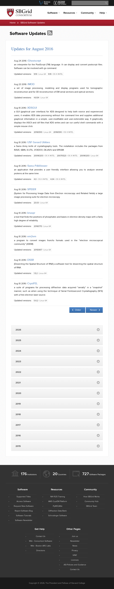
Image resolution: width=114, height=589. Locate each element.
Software (52, 12)
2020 (18, 393)
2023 (18, 361)
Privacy (75, 550)
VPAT (75, 555)
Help (102, 12)
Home (13, 22)
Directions (40, 550)
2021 (18, 382)
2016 (18, 435)
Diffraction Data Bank (58, 511)
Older (78, 309)
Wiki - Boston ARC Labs (41, 546)
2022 (18, 372)
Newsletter (75, 541)
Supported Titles (24, 497)
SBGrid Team (91, 506)
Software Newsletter (23, 520)
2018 (18, 414)
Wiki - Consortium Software (40, 541)
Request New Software (24, 506)
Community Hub (91, 501)
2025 (18, 340)
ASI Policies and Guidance (75, 565)
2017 (18, 425)
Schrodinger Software (57, 516)
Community (87, 12)
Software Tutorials (23, 516)
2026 (18, 330)
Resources (69, 12)
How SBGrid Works (91, 497)
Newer (93, 309)
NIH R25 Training (57, 497)
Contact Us (40, 536)
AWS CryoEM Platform (57, 501)
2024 (18, 351)
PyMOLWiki (57, 506)
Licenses (75, 560)
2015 (18, 446)
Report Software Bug (24, 511)
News (74, 546)
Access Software (24, 501)
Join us (75, 536)
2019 (18, 404)
